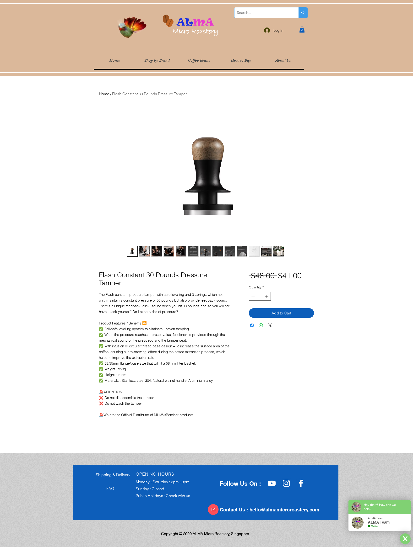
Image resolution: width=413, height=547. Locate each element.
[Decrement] (252, 296)
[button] (157, 60)
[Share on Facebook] (252, 325)
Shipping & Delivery (111, 474)
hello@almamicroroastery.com (284, 510)
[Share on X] (270, 325)
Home (104, 93)
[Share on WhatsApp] (261, 325)
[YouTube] (272, 483)
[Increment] (267, 296)
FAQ (103, 488)
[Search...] (303, 12)
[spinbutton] (259, 296)
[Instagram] (286, 483)
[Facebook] (301, 483)
